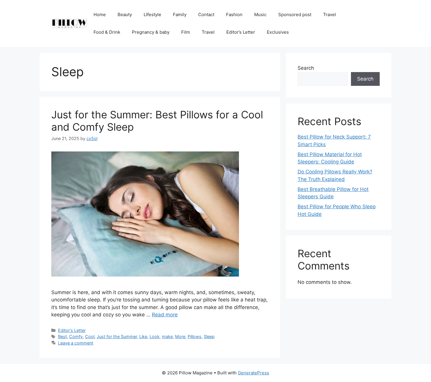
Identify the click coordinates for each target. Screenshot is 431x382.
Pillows (194, 336)
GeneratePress (253, 373)
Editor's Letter (72, 330)
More (180, 336)
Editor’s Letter (240, 32)
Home (100, 14)
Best (62, 336)
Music (260, 14)
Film (185, 32)
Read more (165, 315)
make (167, 336)
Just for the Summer (117, 336)
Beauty (125, 14)
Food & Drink (107, 32)
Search (306, 68)
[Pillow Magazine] (69, 23)
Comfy (76, 336)
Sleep (209, 336)
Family (179, 14)
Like (143, 336)
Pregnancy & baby (150, 32)
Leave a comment (75, 342)
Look (154, 336)
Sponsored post (294, 14)
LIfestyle (152, 14)
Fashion (234, 14)
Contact (206, 14)
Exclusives (278, 32)
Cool (89, 336)
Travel (329, 14)
